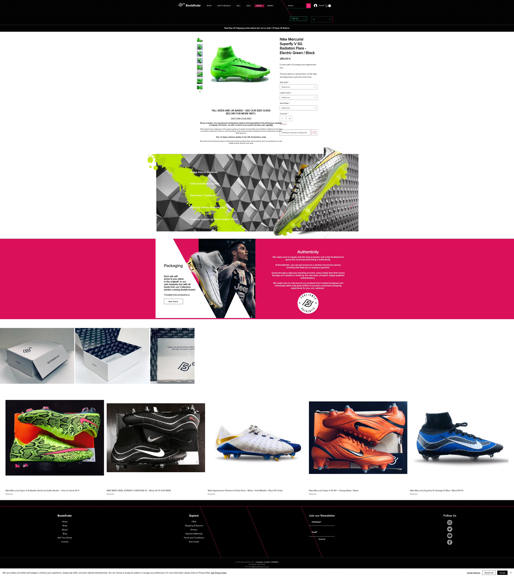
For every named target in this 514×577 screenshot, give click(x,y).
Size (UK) (284, 85)
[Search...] (308, 5)
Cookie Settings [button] (473, 572)
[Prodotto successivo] (512, 440)
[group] (257, 445)
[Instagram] (449, 525)
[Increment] (290, 121)
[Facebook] (449, 545)
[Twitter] (449, 532)
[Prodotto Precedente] (1, 440)
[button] (224, 5)
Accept (502, 572)
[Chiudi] (510, 573)
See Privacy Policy (219, 572)
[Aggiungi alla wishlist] (314, 135)
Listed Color (286, 96)
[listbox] (298, 18)
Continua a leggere (288, 80)
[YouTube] (449, 538)
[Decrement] (282, 121)
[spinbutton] (286, 121)
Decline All (489, 572)
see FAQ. (269, 125)
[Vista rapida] (54, 440)
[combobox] (298, 90)
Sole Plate (285, 106)
